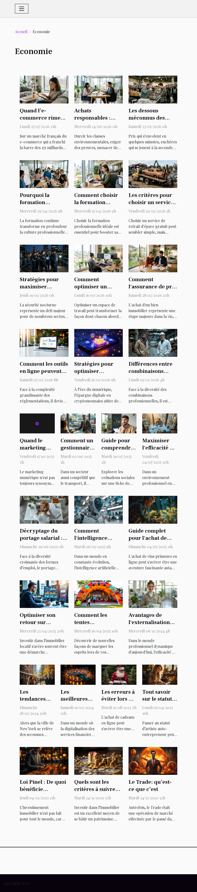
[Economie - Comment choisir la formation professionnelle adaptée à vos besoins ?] (98, 173)
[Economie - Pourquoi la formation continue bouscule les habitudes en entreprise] (44, 173)
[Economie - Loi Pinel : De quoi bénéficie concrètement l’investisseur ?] (44, 760)
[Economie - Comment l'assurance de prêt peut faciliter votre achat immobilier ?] (153, 258)
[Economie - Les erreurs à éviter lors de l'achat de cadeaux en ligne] (118, 674)
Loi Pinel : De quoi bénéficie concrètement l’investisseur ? (43, 792)
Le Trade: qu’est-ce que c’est (150, 785)
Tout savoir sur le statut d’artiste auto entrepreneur (159, 702)
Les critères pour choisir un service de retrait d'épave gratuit (151, 206)
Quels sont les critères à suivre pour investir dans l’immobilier (97, 792)
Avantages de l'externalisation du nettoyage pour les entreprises (152, 626)
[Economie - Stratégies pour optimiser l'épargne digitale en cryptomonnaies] (98, 342)
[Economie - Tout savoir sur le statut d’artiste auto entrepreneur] (159, 674)
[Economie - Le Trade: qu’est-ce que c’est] (153, 760)
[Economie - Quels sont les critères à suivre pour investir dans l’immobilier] (98, 760)
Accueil (21, 31)
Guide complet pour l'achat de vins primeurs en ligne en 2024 (150, 541)
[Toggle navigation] (21, 8)
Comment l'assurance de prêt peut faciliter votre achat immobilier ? (153, 290)
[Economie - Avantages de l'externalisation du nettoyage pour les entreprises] (153, 593)
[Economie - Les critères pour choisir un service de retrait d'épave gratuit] (153, 173)
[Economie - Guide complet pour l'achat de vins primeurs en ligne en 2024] (153, 509)
